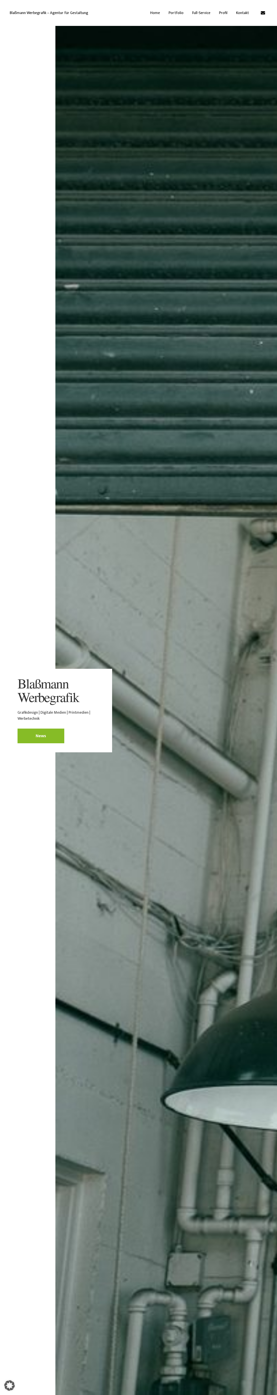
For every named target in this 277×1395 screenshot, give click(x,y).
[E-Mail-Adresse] (263, 13)
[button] (9, 1385)
